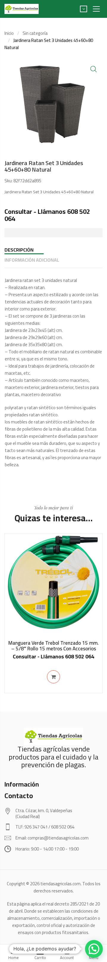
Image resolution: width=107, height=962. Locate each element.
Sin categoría (35, 33)
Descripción (19, 249)
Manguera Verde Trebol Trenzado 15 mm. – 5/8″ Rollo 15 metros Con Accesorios (53, 645)
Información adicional (31, 259)
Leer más (53, 676)
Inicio (9, 33)
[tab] (53, 249)
